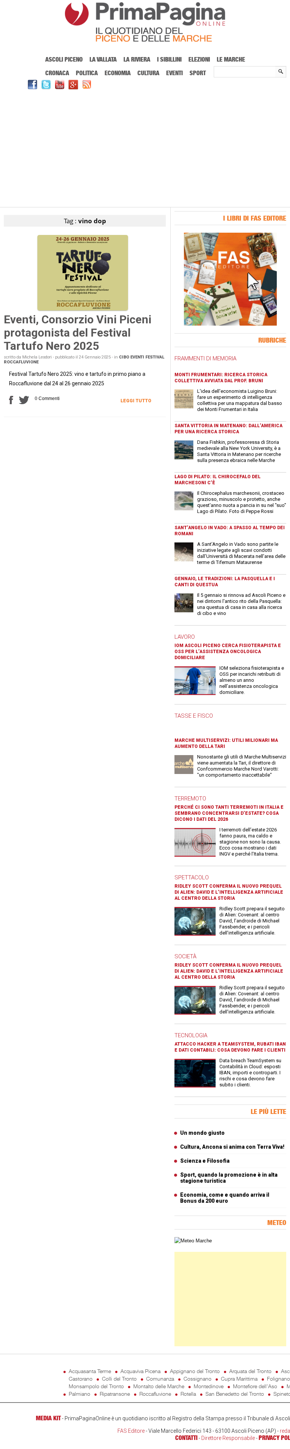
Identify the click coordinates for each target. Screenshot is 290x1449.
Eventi (174, 73)
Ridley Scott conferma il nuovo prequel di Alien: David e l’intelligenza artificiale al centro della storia (228, 892)
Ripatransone (115, 1393)
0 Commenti (47, 398)
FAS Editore (131, 1431)
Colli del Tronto (119, 1378)
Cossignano (197, 1378)
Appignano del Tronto (195, 1371)
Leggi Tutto (135, 400)
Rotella (188, 1393)
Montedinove (209, 1386)
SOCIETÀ (185, 956)
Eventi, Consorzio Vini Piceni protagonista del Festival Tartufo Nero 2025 (77, 332)
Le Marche (231, 59)
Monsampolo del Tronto (96, 1386)
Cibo (124, 357)
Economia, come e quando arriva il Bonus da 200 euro (224, 1198)
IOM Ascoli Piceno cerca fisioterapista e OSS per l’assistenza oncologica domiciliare (227, 651)
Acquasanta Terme (90, 1371)
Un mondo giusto (202, 1133)
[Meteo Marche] (193, 1241)
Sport (198, 73)
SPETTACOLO (191, 877)
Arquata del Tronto (250, 1371)
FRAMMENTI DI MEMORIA (205, 358)
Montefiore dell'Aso (255, 1386)
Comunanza (160, 1378)
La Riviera (136, 59)
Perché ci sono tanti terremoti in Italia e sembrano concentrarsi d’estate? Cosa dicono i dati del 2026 (229, 813)
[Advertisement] (145, 147)
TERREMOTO (190, 798)
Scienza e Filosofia (205, 1161)
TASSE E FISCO (193, 715)
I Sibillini (169, 59)
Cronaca (57, 73)
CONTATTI (186, 1437)
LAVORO (184, 636)
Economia (118, 73)
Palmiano (79, 1393)
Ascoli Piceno (64, 59)
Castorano (81, 1378)
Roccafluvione (21, 362)
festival (154, 357)
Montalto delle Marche (158, 1386)
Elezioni (199, 59)
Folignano (278, 1378)
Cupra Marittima (239, 1378)
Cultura (148, 73)
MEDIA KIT (48, 1418)
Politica (87, 73)
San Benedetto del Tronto (234, 1393)
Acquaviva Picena (140, 1371)
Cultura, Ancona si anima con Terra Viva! (232, 1147)
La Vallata (103, 59)
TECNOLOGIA (190, 1035)
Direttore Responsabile (228, 1438)
